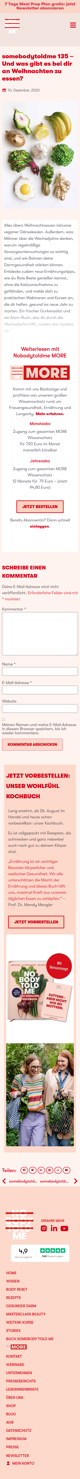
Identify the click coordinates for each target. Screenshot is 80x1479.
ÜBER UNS (14, 1398)
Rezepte (13, 1298)
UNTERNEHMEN (19, 1373)
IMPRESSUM (16, 1439)
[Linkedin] (54, 1228)
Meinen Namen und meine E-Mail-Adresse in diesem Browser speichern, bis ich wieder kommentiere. (39, 729)
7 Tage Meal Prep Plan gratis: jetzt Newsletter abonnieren (40, 6)
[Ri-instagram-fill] (43, 1228)
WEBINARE (15, 1365)
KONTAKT (14, 1356)
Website (9, 701)
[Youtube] (64, 1228)
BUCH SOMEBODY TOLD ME (30, 1339)
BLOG (11, 1414)
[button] (24, 1170)
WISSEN (12, 1281)
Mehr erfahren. (50, 414)
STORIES (13, 1331)
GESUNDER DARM (21, 1306)
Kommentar (14, 609)
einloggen (39, 526)
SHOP (11, 1406)
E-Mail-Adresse (17, 683)
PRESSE (12, 1447)
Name (9, 664)
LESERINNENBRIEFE (22, 1389)
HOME (11, 1273)
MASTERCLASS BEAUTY (25, 1314)
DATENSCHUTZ (18, 1431)
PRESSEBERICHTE (21, 1381)
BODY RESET (16, 1289)
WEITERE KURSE (19, 1322)
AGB (10, 1422)
